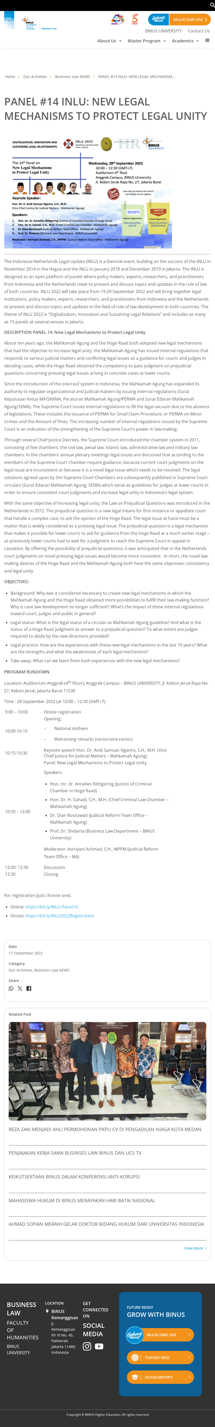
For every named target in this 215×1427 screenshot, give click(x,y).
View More (193, 1248)
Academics (183, 41)
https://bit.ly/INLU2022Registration (59, 916)
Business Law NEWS (72, 76)
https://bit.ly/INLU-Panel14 (51, 907)
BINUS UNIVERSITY (163, 31)
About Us (107, 41)
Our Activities (35, 76)
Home (10, 76)
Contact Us (199, 31)
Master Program (144, 41)
